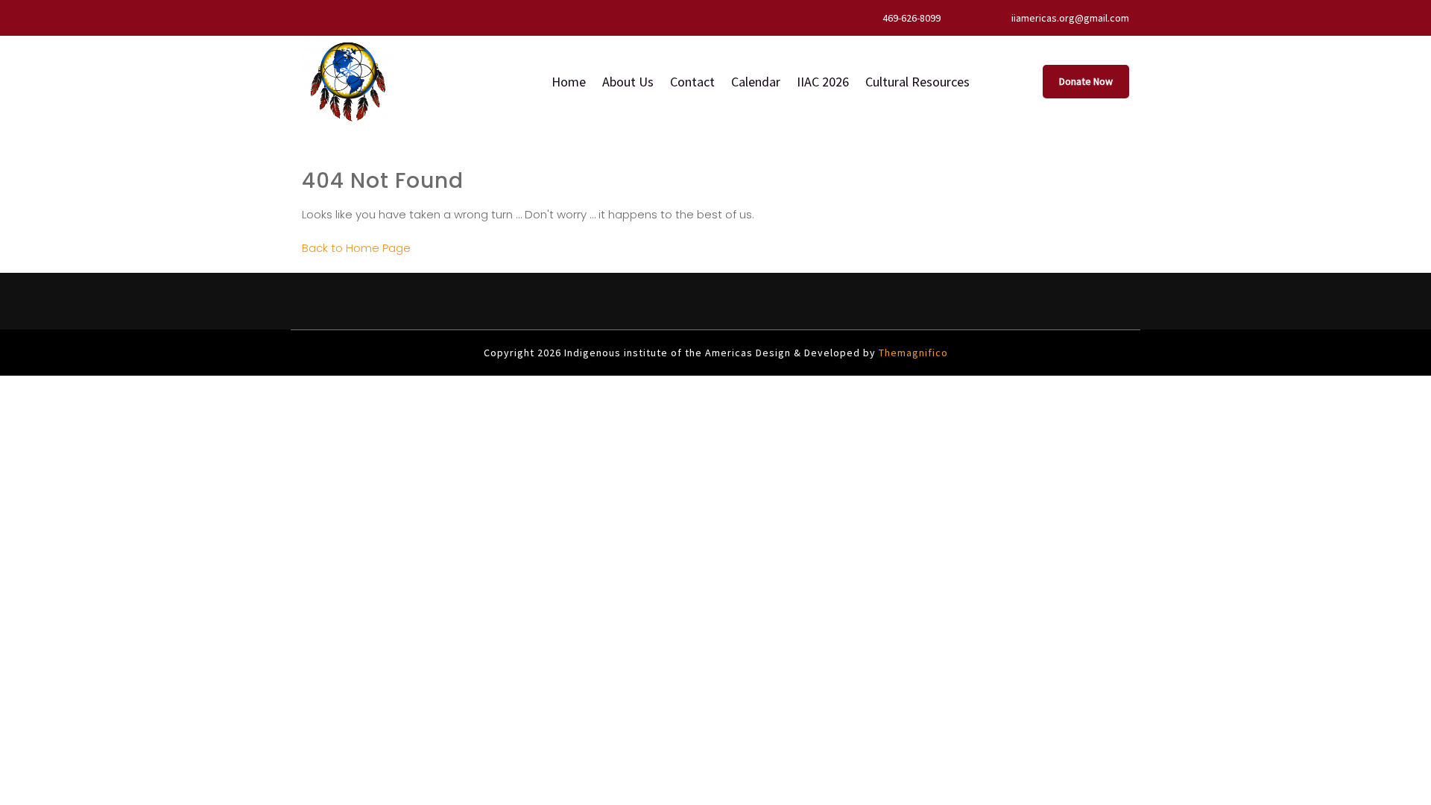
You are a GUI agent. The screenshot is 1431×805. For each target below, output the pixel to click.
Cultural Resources (917, 81)
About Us (628, 81)
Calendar (755, 81)
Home (569, 81)
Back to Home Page (356, 248)
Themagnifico (912, 352)
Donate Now (1086, 81)
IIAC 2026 (823, 81)
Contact (692, 81)
